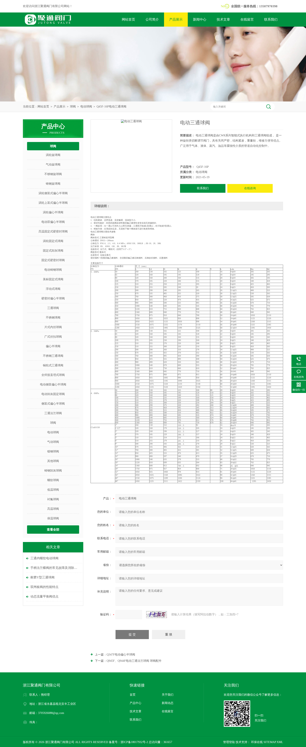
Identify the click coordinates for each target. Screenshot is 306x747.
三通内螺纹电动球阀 (44, 558)
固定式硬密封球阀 (53, 260)
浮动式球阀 (53, 288)
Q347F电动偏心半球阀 (121, 654)
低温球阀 (53, 489)
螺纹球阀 (53, 480)
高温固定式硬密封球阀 (53, 231)
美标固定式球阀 (53, 279)
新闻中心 (199, 19)
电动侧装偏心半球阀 (53, 384)
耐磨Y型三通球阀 (42, 577)
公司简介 (152, 19)
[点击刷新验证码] (156, 614)
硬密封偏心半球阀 (53, 298)
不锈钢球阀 (53, 317)
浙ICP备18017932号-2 (134, 742)
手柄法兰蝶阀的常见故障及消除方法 (55, 567)
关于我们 (167, 694)
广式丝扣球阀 (53, 336)
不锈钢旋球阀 (53, 174)
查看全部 (53, 529)
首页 (133, 694)
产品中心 (135, 703)
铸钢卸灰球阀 (53, 470)
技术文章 (223, 19)
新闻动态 (167, 703)
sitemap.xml (273, 742)
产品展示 (176, 19)
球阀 (73, 106)
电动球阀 (86, 106)
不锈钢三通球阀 (53, 355)
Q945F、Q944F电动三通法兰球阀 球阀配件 (134, 660)
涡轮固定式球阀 (53, 241)
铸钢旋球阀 (53, 183)
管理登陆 (229, 742)
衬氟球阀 (53, 499)
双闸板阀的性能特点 (44, 587)
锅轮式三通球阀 (53, 365)
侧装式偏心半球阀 (53, 403)
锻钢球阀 (53, 451)
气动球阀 (53, 441)
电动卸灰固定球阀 (53, 394)
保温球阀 (53, 518)
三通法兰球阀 (53, 413)
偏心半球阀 (53, 346)
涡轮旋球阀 (53, 155)
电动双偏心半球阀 (53, 221)
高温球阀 (53, 508)
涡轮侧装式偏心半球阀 (53, 193)
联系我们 (270, 19)
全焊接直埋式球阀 (53, 375)
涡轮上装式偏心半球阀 (53, 202)
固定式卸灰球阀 (53, 250)
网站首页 (128, 19)
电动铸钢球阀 (53, 269)
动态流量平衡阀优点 (44, 596)
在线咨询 (250, 188)
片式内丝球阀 (53, 327)
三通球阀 (53, 308)
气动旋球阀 (53, 164)
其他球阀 (53, 461)
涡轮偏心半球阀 (53, 212)
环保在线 (256, 742)
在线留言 (247, 19)
